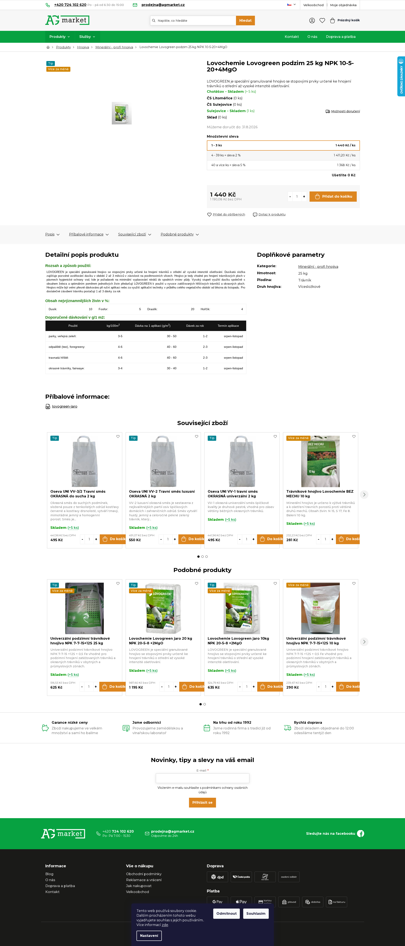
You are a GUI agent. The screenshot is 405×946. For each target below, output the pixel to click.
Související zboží (132, 234)
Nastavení (149, 936)
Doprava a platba (60, 886)
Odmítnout (226, 914)
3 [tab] (206, 556)
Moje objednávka (343, 5)
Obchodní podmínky (144, 874)
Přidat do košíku (337, 196)
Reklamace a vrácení (144, 880)
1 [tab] (198, 556)
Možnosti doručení (345, 111)
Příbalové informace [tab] (86, 234)
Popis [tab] (49, 234)
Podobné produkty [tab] (177, 234)
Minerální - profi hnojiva (318, 267)
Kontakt (52, 892)
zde (165, 925)
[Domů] (49, 47)
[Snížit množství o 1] (290, 196)
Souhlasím (256, 914)
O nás (50, 880)
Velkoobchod (313, 5)
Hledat (245, 21)
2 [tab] (202, 556)
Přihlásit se (202, 802)
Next (364, 494)
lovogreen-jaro (64, 406)
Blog (49, 874)
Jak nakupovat (139, 886)
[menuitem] (60, 37)
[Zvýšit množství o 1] (304, 196)
